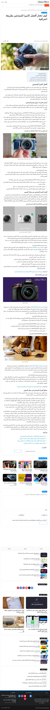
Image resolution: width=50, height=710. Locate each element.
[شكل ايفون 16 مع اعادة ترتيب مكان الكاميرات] (43, 560)
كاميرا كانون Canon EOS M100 (37, 366)
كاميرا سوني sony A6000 (36, 247)
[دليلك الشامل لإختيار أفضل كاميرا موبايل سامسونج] (40, 478)
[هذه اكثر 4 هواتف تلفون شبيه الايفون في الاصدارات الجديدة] (43, 576)
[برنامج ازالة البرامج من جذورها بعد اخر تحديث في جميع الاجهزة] (43, 657)
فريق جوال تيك (13, 697)
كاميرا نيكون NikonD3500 (37, 307)
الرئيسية (44, 10)
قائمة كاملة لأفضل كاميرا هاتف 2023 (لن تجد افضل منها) (31, 441)
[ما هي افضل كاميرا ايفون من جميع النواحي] (9, 478)
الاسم (46, 509)
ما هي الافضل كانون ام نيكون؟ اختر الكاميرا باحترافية (30, 386)
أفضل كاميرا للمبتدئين (40, 75)
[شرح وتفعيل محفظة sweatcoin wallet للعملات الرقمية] (43, 571)
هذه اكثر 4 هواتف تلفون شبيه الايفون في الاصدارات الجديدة (29, 574)
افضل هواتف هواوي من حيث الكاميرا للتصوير (34, 443)
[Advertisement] (25, 30)
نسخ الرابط (18, 451)
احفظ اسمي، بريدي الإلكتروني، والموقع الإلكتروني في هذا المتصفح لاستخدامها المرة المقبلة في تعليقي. (29, 520)
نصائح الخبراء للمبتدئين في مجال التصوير (37, 80)
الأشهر (25, 548)
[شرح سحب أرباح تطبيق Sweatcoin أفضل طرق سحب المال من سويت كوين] (43, 662)
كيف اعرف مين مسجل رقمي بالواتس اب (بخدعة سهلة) (30, 650)
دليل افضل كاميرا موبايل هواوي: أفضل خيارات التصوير (32, 438)
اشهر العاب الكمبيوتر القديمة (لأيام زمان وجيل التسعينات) (30, 641)
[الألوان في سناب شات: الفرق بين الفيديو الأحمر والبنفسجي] (43, 647)
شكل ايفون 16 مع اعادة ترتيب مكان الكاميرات (31, 558)
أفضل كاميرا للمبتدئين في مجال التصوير (37, 79)
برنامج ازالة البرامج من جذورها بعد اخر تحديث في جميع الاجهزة (29, 655)
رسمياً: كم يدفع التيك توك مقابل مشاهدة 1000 (37, 4)
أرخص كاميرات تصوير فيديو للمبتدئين (38, 77)
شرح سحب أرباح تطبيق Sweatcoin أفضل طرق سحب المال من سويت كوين (26, 660)
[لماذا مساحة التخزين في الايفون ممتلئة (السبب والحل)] (13, 603)
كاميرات (44, 447)
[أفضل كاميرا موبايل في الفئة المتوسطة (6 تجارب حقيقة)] (25, 464)
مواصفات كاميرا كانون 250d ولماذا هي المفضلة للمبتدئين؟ (28, 271)
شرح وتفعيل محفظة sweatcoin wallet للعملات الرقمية (29, 569)
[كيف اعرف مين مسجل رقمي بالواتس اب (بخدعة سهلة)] (43, 652)
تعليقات (9, 548)
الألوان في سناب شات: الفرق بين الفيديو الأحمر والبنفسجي (29, 646)
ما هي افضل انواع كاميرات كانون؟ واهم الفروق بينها (32, 436)
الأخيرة (41, 548)
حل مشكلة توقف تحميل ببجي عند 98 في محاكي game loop (29, 553)
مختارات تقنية (40, 10)
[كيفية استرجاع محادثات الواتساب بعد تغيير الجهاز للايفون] (36, 622)
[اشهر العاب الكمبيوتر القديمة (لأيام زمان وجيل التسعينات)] (43, 643)
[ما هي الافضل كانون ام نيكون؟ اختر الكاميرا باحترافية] (25, 478)
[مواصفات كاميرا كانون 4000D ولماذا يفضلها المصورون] (9, 464)
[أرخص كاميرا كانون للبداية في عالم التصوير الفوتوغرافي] (40, 464)
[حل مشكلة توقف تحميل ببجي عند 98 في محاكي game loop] (43, 555)
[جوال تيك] (43, 2)
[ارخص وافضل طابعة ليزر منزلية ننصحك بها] (13, 622)
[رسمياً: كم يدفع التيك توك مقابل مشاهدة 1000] (43, 566)
